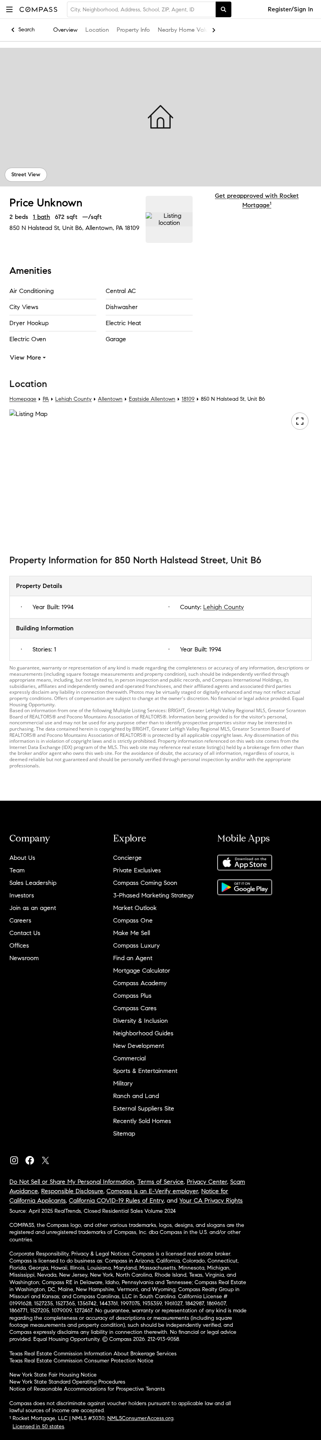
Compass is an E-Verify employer (152, 1191)
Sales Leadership (32, 882)
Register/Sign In (290, 9)
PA (46, 399)
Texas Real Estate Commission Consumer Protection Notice (81, 1360)
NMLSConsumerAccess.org (140, 1418)
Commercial (129, 1058)
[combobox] (141, 9)
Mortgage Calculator (141, 970)
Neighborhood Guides (143, 1033)
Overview (65, 29)
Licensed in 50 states (38, 1426)
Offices (19, 945)
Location (97, 29)
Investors (21, 895)
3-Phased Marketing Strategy (153, 895)
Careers (20, 920)
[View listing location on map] (169, 219)
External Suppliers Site (143, 1108)
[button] (9, 9)
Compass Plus (132, 995)
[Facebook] (33, 1158)
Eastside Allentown (152, 399)
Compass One (133, 920)
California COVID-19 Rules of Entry (116, 1200)
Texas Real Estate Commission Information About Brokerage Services (93, 1353)
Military (123, 1083)
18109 (132, 228)
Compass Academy (140, 983)
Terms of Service (160, 1181)
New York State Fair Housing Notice (53, 1374)
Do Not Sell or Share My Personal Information (71, 1181)
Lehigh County (73, 399)
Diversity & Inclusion (140, 1020)
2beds (18, 217)
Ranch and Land (136, 1096)
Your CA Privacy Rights (211, 1200)
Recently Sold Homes (142, 1121)
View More (25, 357)
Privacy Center (207, 1181)
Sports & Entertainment (145, 1071)
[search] (223, 9)
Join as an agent (32, 908)
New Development (138, 1045)
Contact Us (24, 933)
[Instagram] (17, 1158)
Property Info (133, 29)
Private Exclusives (137, 870)
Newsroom (24, 958)
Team (17, 870)
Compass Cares (135, 1008)
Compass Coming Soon (145, 882)
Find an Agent (132, 958)
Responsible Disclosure (72, 1191)
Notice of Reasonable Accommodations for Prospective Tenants (87, 1389)
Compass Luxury (136, 945)
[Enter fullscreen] (299, 421)
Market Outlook (135, 908)
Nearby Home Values (186, 29)
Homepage (22, 399)
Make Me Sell (131, 933)
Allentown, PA (104, 228)
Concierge (127, 857)
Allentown (110, 399)
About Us (22, 857)
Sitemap (124, 1133)
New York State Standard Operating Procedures (67, 1381)
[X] (48, 1158)
